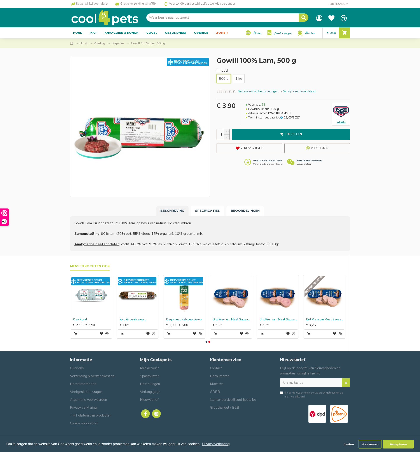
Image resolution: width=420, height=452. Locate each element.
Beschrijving (172, 211)
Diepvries (118, 43)
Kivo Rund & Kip (176, 319)
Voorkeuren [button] (370, 444)
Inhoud (222, 70)
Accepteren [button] (398, 444)
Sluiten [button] (348, 444)
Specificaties (207, 211)
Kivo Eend (218, 319)
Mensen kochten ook (90, 266)
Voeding (99, 43)
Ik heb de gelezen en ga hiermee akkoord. (313, 394)
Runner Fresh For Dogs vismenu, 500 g (324, 319)
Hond (83, 43)
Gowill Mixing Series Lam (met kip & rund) (137, 319)
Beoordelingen (245, 211)
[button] (206, 342)
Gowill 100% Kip (270, 319)
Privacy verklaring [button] (216, 444)
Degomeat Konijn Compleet (91, 319)
